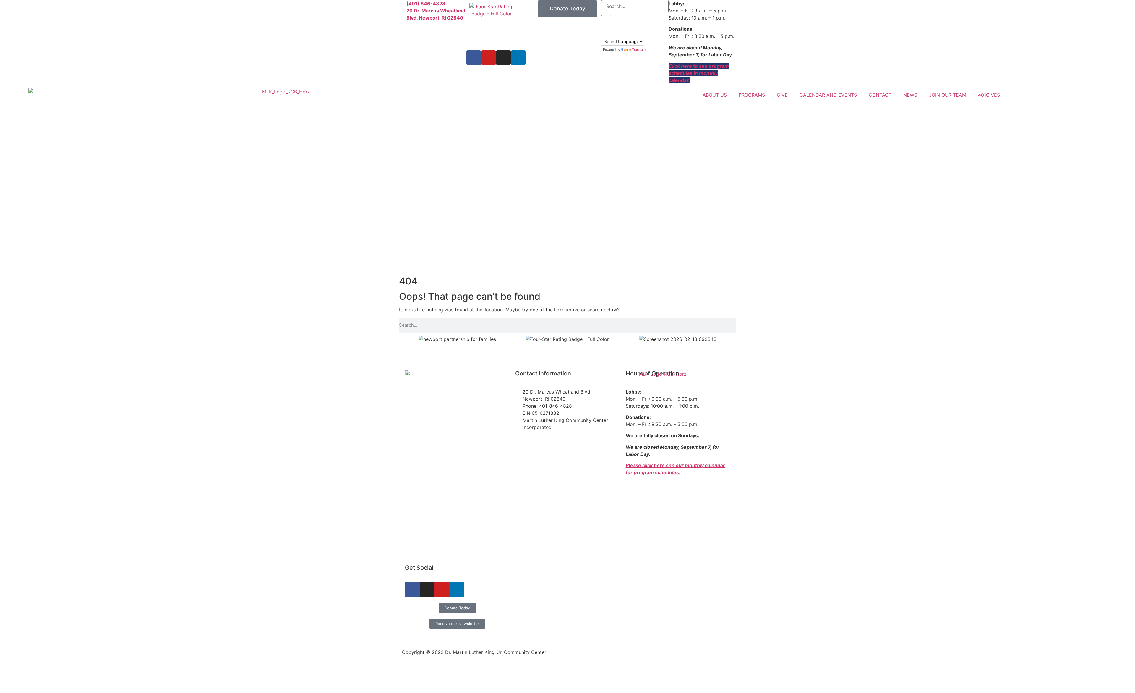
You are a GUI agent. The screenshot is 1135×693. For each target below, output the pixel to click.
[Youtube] (488, 57)
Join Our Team (947, 95)
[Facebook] (473, 57)
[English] (604, 33)
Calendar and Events (828, 95)
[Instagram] (503, 57)
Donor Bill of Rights (675, 635)
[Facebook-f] (412, 589)
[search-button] (606, 17)
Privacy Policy (717, 635)
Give (782, 95)
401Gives (989, 95)
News (910, 95)
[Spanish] (615, 33)
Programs (752, 95)
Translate (639, 49)
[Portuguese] (609, 33)
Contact (880, 95)
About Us (715, 95)
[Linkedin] (518, 57)
